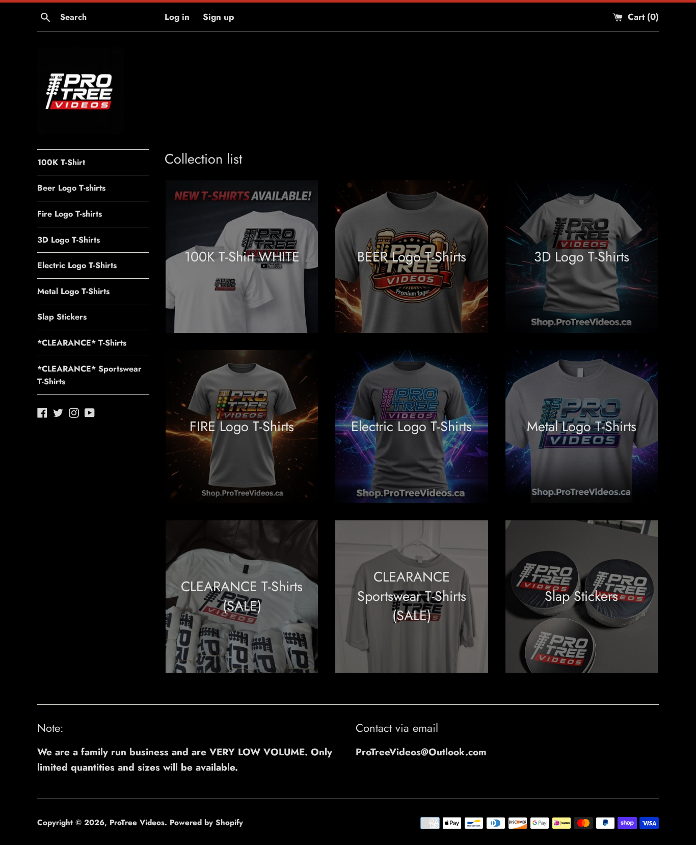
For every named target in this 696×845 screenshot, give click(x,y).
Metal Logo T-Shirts (73, 291)
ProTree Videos (137, 822)
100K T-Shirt (61, 162)
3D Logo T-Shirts (68, 240)
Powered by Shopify (206, 822)
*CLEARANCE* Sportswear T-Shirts (89, 375)
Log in (177, 17)
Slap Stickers (62, 317)
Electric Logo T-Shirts (77, 265)
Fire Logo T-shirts (69, 214)
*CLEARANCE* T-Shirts (81, 343)
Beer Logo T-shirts (71, 188)
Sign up (218, 17)
